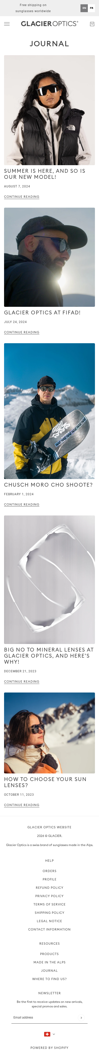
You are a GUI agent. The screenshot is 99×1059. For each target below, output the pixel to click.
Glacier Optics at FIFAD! (42, 312)
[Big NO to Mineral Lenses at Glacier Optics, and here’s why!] (49, 579)
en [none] (84, 8)
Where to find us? (49, 979)
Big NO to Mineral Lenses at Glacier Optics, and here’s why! (49, 656)
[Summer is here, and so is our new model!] (49, 110)
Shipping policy (49, 912)
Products (49, 954)
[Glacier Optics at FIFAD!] (49, 257)
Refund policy (49, 887)
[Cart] (92, 24)
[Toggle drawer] (7, 24)
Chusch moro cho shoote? (48, 485)
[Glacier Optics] (49, 24)
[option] (91, 8)
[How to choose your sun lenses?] (49, 733)
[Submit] (81, 1017)
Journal (49, 43)
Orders (50, 871)
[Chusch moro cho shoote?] (49, 411)
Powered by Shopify (49, 1047)
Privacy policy (49, 896)
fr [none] (91, 8)
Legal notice (49, 921)
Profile (50, 879)
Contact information (49, 929)
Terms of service (50, 904)
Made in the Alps (50, 962)
